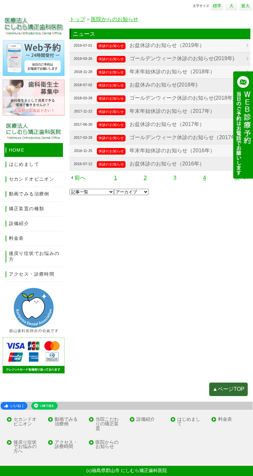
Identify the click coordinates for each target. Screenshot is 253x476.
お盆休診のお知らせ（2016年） (167, 163)
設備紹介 (19, 223)
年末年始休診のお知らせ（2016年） (172, 150)
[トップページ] (34, 26)
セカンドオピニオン (31, 179)
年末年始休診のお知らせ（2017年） (172, 111)
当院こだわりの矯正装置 (107, 424)
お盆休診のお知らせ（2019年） (167, 45)
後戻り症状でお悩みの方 (34, 256)
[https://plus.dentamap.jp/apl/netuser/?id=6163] (243, 124)
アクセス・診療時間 (31, 274)
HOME (17, 150)
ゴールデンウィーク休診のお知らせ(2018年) (181, 98)
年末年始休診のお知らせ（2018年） (172, 71)
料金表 (16, 238)
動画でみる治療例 (29, 193)
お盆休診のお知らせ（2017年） (167, 124)
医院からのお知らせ (107, 444)
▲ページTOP (228, 389)
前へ (80, 177)
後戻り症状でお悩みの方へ (25, 447)
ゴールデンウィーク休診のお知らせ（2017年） (185, 137)
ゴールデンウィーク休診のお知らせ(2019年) (181, 58)
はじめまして (24, 164)
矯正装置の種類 (26, 208)
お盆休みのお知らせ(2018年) (163, 85)
